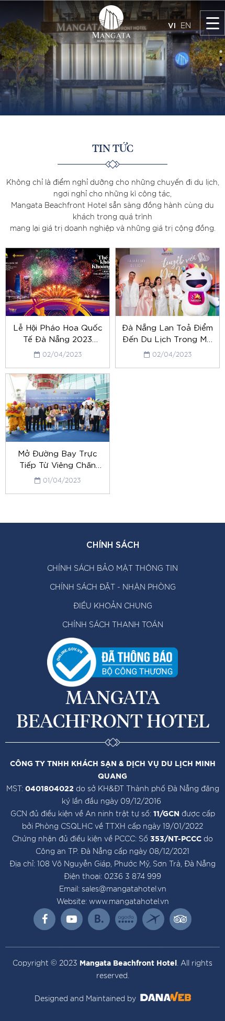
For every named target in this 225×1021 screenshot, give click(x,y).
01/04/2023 (62, 480)
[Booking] (99, 919)
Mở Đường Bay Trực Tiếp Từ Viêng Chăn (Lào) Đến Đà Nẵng (57, 464)
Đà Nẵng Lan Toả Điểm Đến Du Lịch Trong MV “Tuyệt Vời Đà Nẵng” (167, 338)
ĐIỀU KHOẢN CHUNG (112, 606)
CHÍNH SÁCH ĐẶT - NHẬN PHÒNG (113, 587)
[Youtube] (72, 919)
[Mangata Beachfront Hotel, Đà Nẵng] (111, 23)
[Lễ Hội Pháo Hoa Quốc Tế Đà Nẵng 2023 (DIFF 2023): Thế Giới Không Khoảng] (57, 282)
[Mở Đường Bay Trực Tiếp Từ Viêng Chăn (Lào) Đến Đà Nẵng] (57, 408)
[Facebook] (44, 919)
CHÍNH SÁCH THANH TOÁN (112, 625)
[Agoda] (126, 919)
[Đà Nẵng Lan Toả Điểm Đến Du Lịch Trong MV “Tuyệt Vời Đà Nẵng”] (167, 282)
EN (186, 26)
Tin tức (112, 149)
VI (172, 25)
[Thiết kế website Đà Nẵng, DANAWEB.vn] (164, 999)
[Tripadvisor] (181, 919)
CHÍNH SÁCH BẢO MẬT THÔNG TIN (112, 568)
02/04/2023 (62, 354)
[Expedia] (153, 919)
